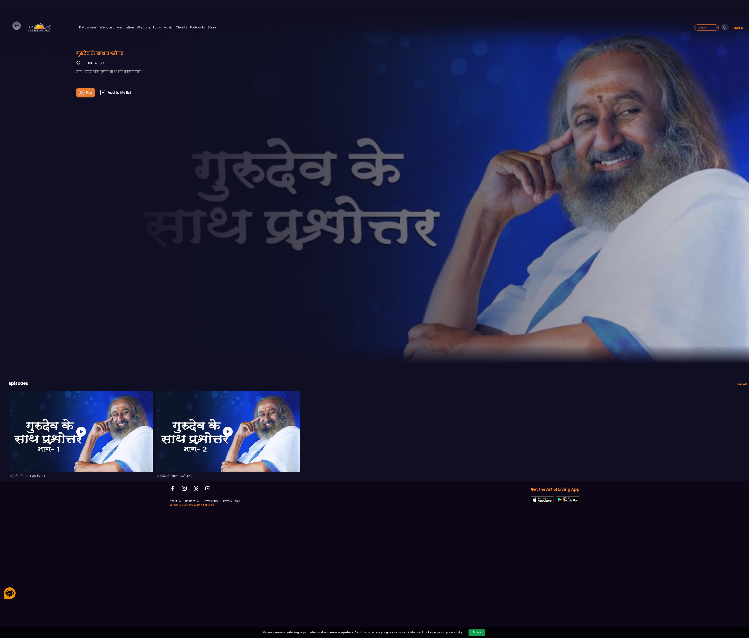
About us (175, 501)
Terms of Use (211, 501)
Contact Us (192, 501)
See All (742, 384)
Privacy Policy (231, 501)
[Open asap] (10, 593)
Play (89, 92)
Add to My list (119, 92)
